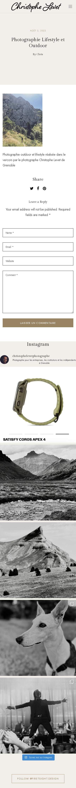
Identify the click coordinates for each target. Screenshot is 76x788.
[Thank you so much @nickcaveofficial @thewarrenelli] (38, 716)
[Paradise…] (38, 482)
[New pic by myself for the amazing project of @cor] (38, 405)
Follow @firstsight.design (38, 778)
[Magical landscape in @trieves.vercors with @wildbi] (38, 560)
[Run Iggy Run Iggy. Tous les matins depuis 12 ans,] (38, 638)
